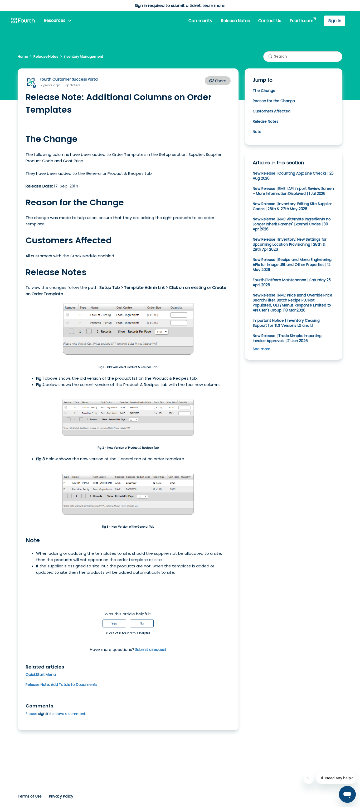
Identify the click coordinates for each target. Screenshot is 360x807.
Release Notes (235, 21)
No (142, 623)
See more (261, 348)
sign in (44, 713)
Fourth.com (301, 21)
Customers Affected (271, 111)
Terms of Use (30, 796)
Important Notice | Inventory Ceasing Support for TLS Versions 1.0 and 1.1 (286, 323)
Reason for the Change (274, 100)
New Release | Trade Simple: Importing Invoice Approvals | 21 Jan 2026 (287, 338)
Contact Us (269, 21)
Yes (114, 623)
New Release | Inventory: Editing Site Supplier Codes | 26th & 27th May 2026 (292, 206)
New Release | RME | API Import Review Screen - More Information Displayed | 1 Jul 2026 (293, 191)
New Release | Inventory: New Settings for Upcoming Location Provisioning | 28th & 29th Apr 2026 (290, 244)
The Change (264, 90)
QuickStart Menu (41, 674)
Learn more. (214, 5)
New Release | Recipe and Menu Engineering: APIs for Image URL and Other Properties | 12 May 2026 (292, 264)
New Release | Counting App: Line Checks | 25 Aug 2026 (293, 176)
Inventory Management (83, 56)
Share (220, 80)
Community (200, 21)
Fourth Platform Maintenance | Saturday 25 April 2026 (292, 282)
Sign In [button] (334, 21)
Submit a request (151, 649)
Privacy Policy (61, 796)
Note (257, 131)
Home (23, 56)
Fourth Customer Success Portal (69, 79)
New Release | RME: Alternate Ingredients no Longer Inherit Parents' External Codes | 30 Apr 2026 (291, 224)
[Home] (23, 20)
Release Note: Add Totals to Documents (61, 684)
